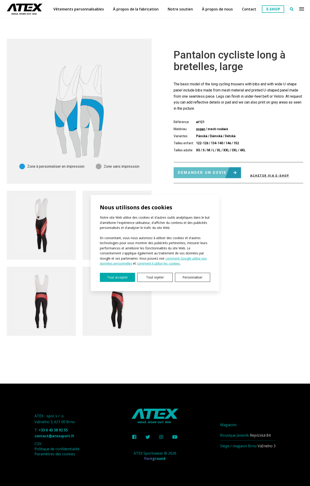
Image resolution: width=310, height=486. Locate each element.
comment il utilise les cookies (158, 263)
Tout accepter (117, 277)
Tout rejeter (155, 277)
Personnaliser (192, 277)
